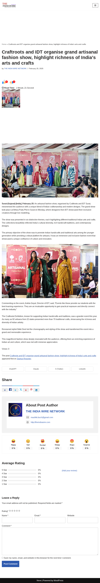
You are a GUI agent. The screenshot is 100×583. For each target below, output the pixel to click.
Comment (6, 526)
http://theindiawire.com (40, 422)
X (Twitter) (59, 369)
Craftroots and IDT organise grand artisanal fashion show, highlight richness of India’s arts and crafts (53, 356)
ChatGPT (12, 369)
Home (4, 44)
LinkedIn (82, 369)
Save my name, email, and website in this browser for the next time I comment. (37, 558)
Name (5, 515)
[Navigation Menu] (95, 5)
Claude (36, 369)
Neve (39, 580)
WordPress (58, 580)
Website (70, 515)
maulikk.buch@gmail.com (42, 417)
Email (38, 515)
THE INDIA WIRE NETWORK (15, 68)
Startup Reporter (24, 359)
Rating (5, 511)
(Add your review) (69, 471)
